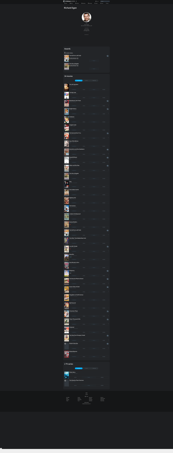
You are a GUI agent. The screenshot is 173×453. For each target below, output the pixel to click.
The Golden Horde (74, 189)
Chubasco (71, 116)
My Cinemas (90, 399)
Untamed (71, 327)
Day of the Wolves (73, 141)
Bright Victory (72, 108)
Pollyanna (71, 270)
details (84, 89)
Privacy (87, 396)
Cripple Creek (72, 125)
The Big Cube (72, 92)
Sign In (98, 1)
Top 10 (102, 3)
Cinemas (77, 3)
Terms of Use (102, 399)
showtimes (74, 89)
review (105, 105)
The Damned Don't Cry (75, 133)
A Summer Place (73, 311)
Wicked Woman (73, 351)
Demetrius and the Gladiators (76, 149)
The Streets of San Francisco (76, 380)
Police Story (72, 372)
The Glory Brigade (74, 63)
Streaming (83, 3)
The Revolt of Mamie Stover (76, 278)
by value (86, 80)
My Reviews (90, 400)
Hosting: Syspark (86, 402)
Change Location (102, 398)
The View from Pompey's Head (77, 335)
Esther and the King (74, 165)
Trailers (97, 3)
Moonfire (71, 254)
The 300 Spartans (73, 84)
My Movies (90, 398)
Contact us (101, 397)
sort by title (78, 80)
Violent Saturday (73, 343)
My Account (90, 397)
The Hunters (72, 205)
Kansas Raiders (73, 222)
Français (86, 394)
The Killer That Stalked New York (77, 238)
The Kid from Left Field (75, 55)
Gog (70, 181)
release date (94, 80)
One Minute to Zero (74, 262)
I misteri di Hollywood (75, 214)
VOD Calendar (79, 399)
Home (66, 3)
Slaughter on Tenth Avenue (76, 294)
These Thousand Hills (74, 319)
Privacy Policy (102, 400)
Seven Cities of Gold (74, 286)
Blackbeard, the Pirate (75, 100)
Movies (72, 3)
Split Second (72, 303)
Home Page (67, 397)
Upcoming (90, 3)
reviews (104, 89)
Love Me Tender (73, 246)
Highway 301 (72, 197)
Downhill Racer (73, 157)
